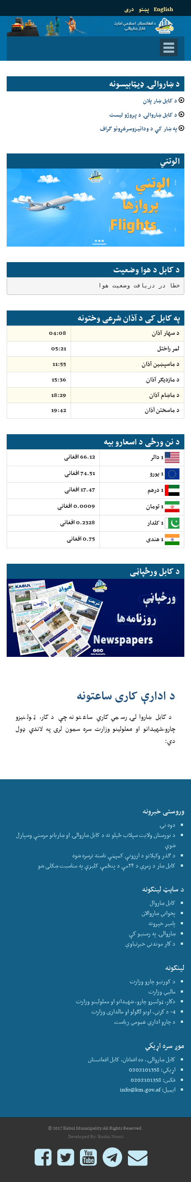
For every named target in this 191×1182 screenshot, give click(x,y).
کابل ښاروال (162, 903)
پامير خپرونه (161, 923)
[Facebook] (43, 1161)
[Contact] (137, 1161)
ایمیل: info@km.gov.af (147, 1089)
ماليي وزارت (161, 991)
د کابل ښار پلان (160, 100)
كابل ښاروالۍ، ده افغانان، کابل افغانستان (131, 1059)
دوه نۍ (167, 825)
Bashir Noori (110, 1136)
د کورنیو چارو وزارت (152, 981)
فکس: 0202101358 (153, 1080)
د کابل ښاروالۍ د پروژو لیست (143, 114)
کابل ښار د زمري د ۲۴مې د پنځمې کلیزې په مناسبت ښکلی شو (106, 865)
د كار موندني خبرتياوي (150, 944)
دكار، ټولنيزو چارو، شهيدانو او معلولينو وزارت (125, 1001)
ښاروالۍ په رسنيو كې (152, 933)
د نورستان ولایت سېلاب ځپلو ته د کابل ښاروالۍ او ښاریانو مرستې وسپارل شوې (95, 840)
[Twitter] (65, 1161)
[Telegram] (112, 1161)
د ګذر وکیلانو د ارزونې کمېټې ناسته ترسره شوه (123, 855)
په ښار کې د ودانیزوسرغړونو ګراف (138, 128)
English (163, 9)
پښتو (144, 9)
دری (129, 9)
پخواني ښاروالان (158, 913)
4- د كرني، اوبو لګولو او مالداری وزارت (133, 1011)
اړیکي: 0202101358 (152, 1069)
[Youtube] (88, 1161)
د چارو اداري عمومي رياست (144, 1022)
